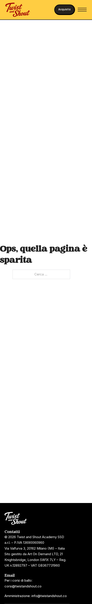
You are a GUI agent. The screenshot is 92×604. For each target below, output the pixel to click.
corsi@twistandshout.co (23, 586)
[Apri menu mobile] (82, 9)
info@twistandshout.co (49, 596)
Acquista (64, 9)
